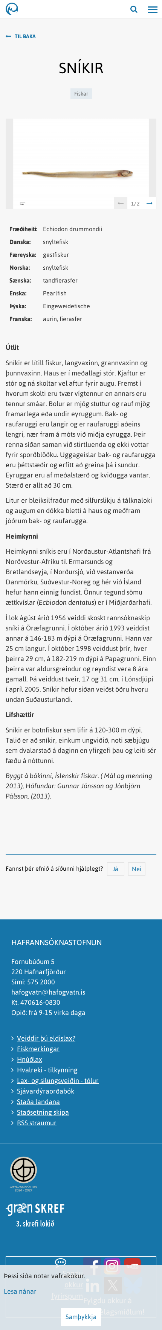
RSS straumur (37, 1123)
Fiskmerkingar (38, 1049)
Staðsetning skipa (43, 1112)
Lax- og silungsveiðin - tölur (58, 1080)
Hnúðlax (29, 1059)
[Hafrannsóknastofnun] (15, 9)
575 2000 (41, 982)
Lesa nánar (20, 1291)
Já (115, 868)
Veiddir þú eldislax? (46, 1038)
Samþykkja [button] (81, 1317)
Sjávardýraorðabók (45, 1091)
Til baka (25, 36)
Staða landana (38, 1102)
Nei (136, 868)
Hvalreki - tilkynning (47, 1070)
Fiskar (81, 94)
